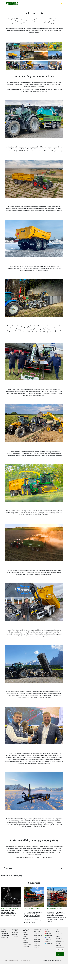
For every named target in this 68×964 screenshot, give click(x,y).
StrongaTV (26, 946)
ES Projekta (15, 936)
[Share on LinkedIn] (65, 876)
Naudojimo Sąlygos (56, 960)
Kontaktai (14, 934)
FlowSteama (4, 937)
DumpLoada (4, 933)
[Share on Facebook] (63, 876)
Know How (15, 932)
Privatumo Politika (46, 960)
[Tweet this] (60, 876)
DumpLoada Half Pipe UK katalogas (37, 941)
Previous (8, 868)
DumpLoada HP (5, 935)
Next (62, 868)
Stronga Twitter (27, 944)
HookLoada (4, 931)
